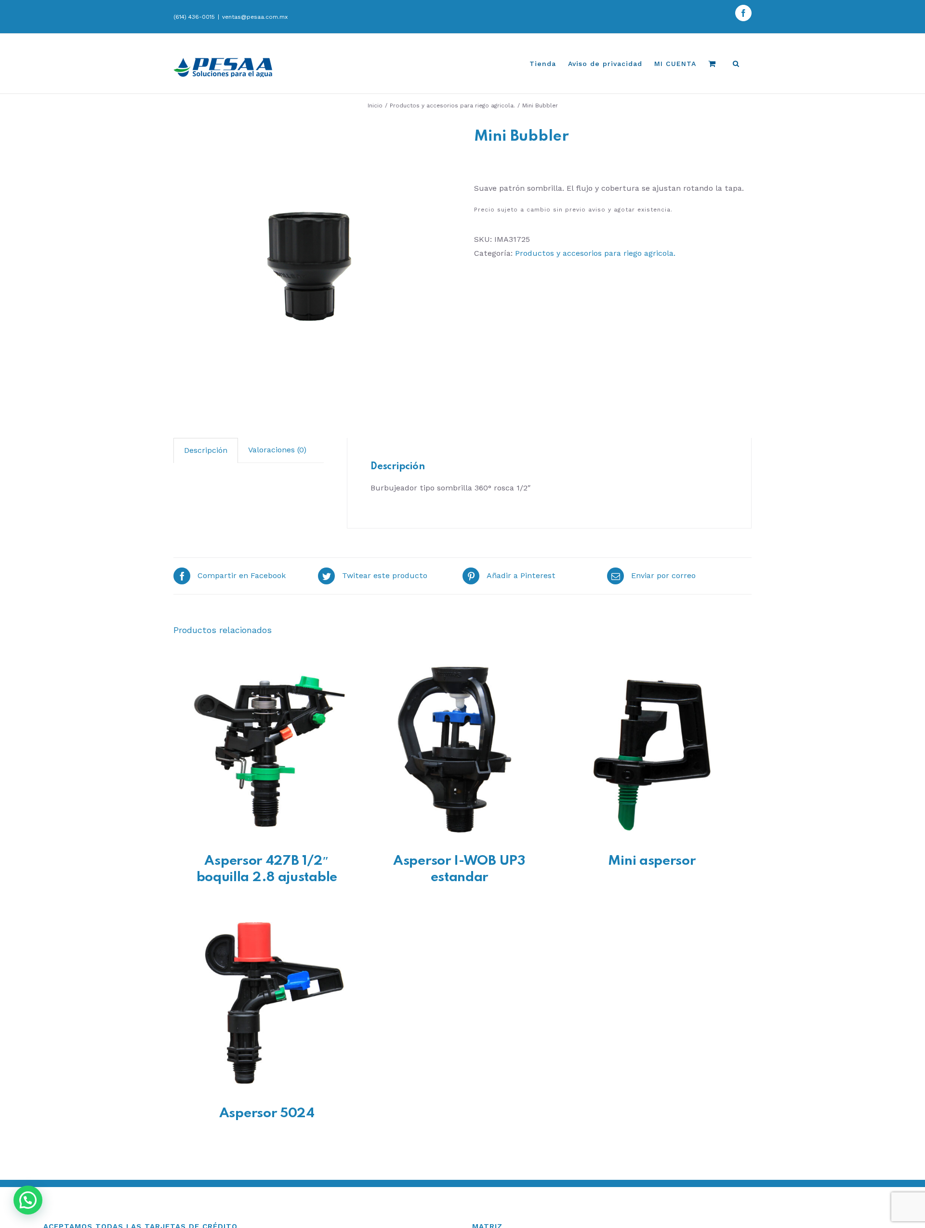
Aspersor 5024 (267, 1114)
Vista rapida (266, 749)
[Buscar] (736, 64)
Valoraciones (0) (277, 449)
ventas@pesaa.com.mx (255, 16)
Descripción (205, 450)
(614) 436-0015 (194, 16)
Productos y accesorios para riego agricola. (595, 253)
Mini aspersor (651, 861)
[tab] (205, 450)
